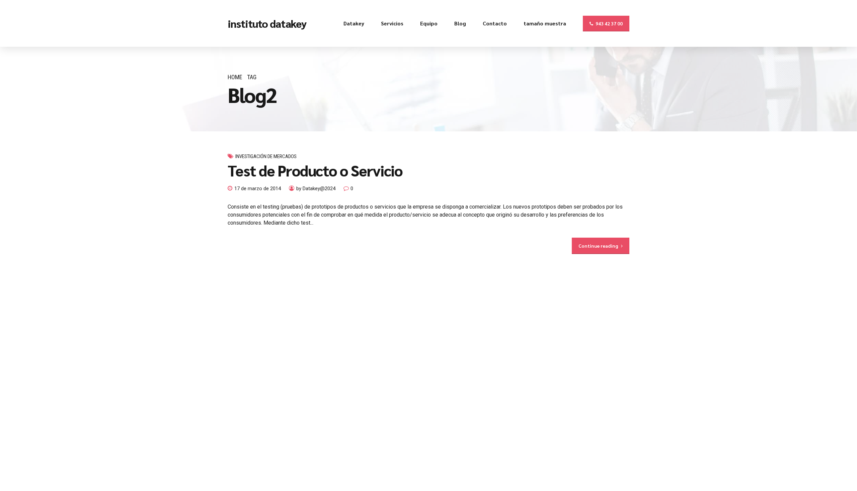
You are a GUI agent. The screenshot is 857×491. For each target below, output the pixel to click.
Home (235, 77)
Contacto (495, 23)
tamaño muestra (545, 23)
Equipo (429, 23)
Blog (460, 23)
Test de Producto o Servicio (315, 170)
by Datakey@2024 (315, 189)
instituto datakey (267, 23)
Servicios (392, 23)
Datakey (353, 23)
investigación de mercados (266, 156)
